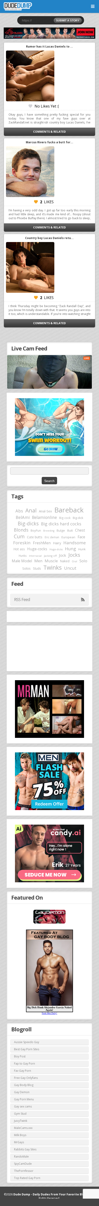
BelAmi (23, 517)
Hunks (23, 555)
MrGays (19, 1142)
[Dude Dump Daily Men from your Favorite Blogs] (49, 33)
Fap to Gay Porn (24, 1063)
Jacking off (50, 555)
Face (81, 536)
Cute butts (34, 537)
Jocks (74, 554)
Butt (70, 530)
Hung (70, 548)
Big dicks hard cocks (61, 524)
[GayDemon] (49, 923)
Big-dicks (28, 523)
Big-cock (64, 518)
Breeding (48, 530)
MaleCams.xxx (23, 1128)
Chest (80, 530)
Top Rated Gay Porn (27, 1178)
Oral (74, 561)
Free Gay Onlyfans (26, 1078)
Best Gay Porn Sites (26, 1049)
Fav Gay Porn (22, 1071)
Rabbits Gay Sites (25, 1149)
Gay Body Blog (23, 1085)
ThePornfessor (23, 1171)
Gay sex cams (23, 1106)
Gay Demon (21, 1092)
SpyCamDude (23, 1164)
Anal (31, 510)
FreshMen (42, 542)
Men (38, 560)
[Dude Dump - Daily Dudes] (18, 6)
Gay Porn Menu (24, 1099)
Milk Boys (20, 1135)
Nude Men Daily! (49, 1013)
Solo (83, 560)
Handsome (74, 543)
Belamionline (44, 517)
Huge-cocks (37, 548)
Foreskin (22, 542)
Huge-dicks (56, 549)
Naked (65, 561)
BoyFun (36, 530)
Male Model (22, 560)
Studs (37, 568)
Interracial (35, 555)
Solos (26, 568)
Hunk (82, 549)
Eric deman (52, 537)
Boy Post (20, 1056)
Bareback (69, 510)
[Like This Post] (30, 106)
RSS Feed (22, 599)
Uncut (70, 568)
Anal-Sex (45, 511)
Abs (19, 511)
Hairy (57, 543)
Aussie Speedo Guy (26, 1042)
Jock (62, 555)
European (68, 537)
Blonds (21, 530)
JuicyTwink (20, 1121)
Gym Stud (20, 1114)
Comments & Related (49, 132)
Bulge (61, 530)
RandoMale (21, 1156)
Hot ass (19, 549)
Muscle (51, 560)
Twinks (52, 567)
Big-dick (78, 518)
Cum (19, 536)
